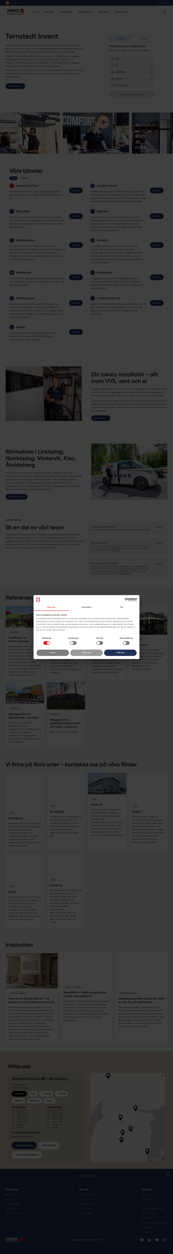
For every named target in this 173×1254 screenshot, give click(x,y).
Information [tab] (86, 607)
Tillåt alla (120, 653)
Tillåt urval (86, 653)
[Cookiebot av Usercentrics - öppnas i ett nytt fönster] (126, 599)
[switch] (73, 643)
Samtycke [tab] (51, 607)
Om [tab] (121, 607)
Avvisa (52, 653)
